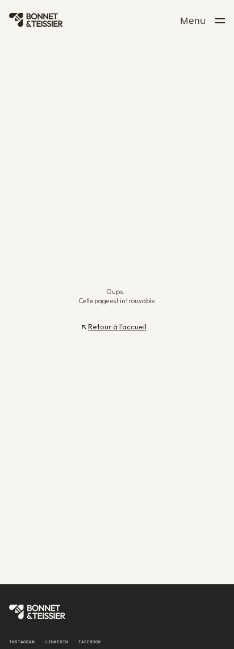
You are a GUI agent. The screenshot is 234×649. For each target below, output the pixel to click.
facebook (89, 642)
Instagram (22, 642)
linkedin (56, 642)
